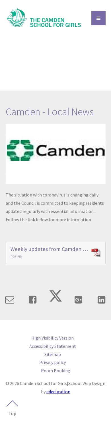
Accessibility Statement (52, 346)
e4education (58, 391)
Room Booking (55, 370)
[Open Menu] (98, 18)
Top (12, 413)
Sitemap (52, 354)
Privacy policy (52, 362)
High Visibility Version (52, 338)
